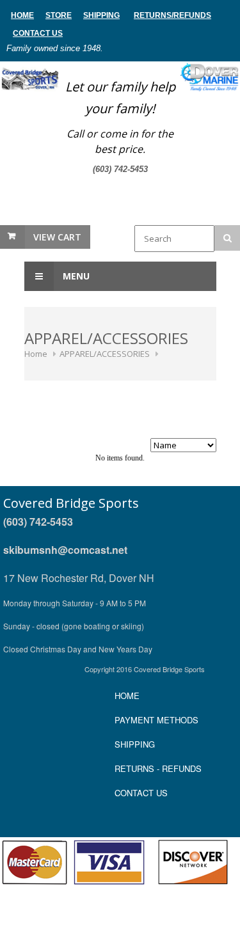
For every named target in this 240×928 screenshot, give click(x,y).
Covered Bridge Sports (71, 503)
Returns (153, 15)
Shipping (101, 15)
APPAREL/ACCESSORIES (105, 353)
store (58, 15)
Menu (75, 276)
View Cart (57, 237)
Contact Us (38, 33)
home (22, 15)
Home (35, 353)
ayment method (156, 720)
